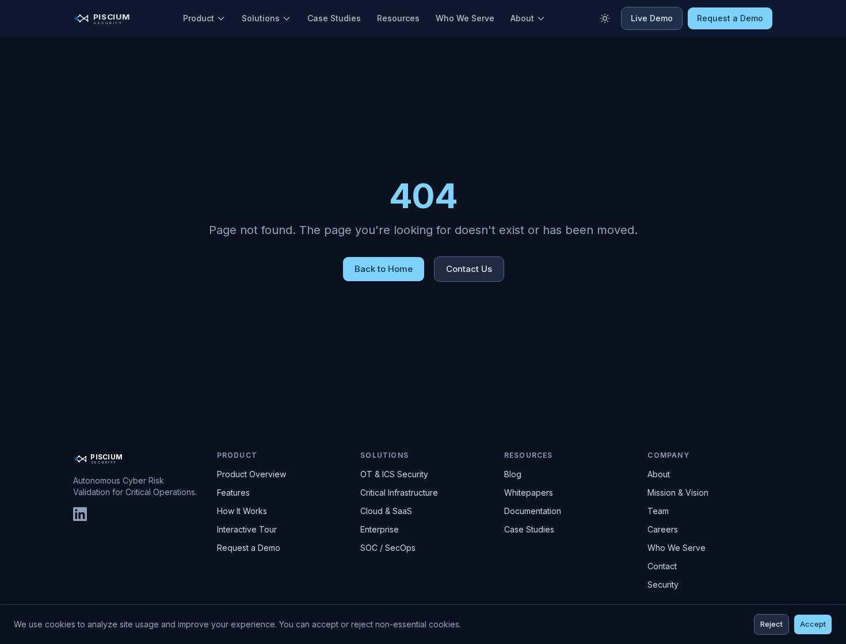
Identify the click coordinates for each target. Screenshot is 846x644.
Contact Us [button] (469, 268)
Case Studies (334, 18)
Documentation (532, 511)
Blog (512, 474)
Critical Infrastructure (399, 492)
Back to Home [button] (384, 268)
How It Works (242, 511)
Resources (398, 18)
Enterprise (379, 529)
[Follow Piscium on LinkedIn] (80, 514)
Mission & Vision (677, 492)
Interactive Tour (247, 529)
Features (233, 492)
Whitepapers (528, 492)
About (522, 18)
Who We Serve (465, 18)
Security (663, 584)
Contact (662, 566)
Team (658, 511)
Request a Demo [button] (730, 18)
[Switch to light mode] (604, 18)
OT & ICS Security (394, 474)
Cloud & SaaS (386, 511)
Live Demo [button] (652, 18)
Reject (771, 624)
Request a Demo (248, 548)
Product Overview (251, 474)
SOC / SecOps (388, 548)
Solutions (261, 18)
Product (198, 18)
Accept (813, 624)
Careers (662, 529)
